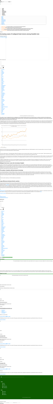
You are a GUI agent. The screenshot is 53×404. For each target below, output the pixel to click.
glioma (8, 257)
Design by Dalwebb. (3, 319)
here (41, 191)
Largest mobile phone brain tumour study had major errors (13, 27)
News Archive (4, 19)
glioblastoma (6, 257)
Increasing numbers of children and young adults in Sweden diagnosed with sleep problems (20, 28)
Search (1, 1)
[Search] (9, 1)
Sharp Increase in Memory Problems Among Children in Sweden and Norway (18, 30)
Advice (3, 18)
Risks (2, 17)
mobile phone (10, 257)
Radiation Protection (3, 196)
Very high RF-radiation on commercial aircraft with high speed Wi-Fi (16, 26)
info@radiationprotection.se (4, 197)
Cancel (2, 403)
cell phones (3, 257)
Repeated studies (2, 190)
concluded (7, 184)
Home (2, 16)
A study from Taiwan (3, 193)
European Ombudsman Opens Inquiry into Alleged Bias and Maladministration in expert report (17, 29)
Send (0, 403)
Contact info (2, 336)
